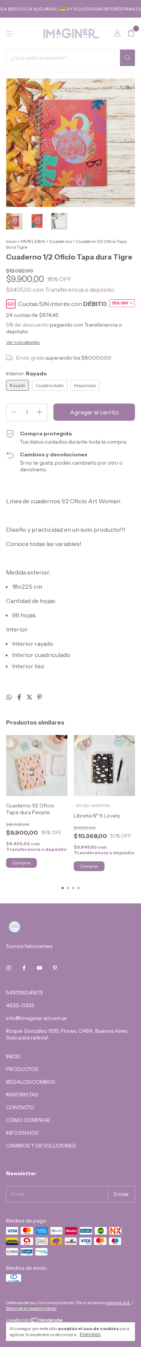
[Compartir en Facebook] (19, 697)
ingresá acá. (118, 1302)
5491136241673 (24, 992)
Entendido (90, 1334)
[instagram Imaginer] (8, 967)
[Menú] (9, 33)
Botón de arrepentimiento (31, 1308)
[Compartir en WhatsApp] (9, 697)
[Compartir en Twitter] (29, 697)
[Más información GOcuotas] (122, 304)
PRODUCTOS (22, 1069)
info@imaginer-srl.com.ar (36, 1018)
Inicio (11, 241)
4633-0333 (20, 1005)
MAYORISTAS (22, 1094)
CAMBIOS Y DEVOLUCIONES (41, 1145)
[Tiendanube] (35, 1321)
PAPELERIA (33, 241)
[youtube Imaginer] (39, 967)
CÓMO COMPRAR (28, 1120)
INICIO (13, 1056)
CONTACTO (20, 1107)
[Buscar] (127, 58)
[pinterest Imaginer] (55, 967)
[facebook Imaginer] (24, 967)
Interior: (26, 373)
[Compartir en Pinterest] (39, 697)
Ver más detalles (22, 342)
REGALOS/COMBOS (30, 1081)
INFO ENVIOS (22, 1133)
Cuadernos (60, 241)
